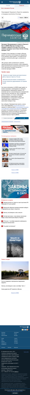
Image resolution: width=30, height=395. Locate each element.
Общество (3, 333)
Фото (2, 339)
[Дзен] (26, 17)
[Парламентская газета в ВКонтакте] (24, 329)
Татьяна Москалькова (19, 105)
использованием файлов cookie (15, 391)
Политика (3, 332)
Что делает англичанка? (9, 226)
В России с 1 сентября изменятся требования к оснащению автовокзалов (14, 221)
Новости (21, 5)
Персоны (16, 339)
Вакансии (16, 347)
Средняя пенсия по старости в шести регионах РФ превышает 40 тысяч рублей (14, 203)
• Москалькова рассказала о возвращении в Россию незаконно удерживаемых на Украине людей (14, 81)
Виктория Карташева (7, 21)
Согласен (15, 393)
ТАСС (28, 21)
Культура (15, 335)
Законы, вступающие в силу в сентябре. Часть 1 (13, 286)
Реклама (9, 347)
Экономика (16, 332)
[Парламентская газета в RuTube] (29, 329)
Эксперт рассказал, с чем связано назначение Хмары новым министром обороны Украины (13, 216)
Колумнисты (3, 344)
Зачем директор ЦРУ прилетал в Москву (11, 289)
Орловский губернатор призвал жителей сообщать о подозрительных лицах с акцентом (14, 208)
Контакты (3, 347)
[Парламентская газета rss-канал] (22, 329)
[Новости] (21, 17)
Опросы (15, 338)
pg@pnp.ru (16, 371)
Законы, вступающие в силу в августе (12, 212)
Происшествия (4, 335)
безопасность (17, 121)
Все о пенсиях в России (7, 8)
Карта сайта (26, 351)
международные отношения (7, 121)
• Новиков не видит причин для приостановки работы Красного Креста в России (14, 76)
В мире (15, 333)
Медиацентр (3, 342)
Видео (2, 338)
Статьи (8, 5)
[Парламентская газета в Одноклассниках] (27, 329)
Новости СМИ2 (15, 169)
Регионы (16, 341)
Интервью (16, 342)
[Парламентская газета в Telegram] (25, 329)
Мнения (3, 341)
